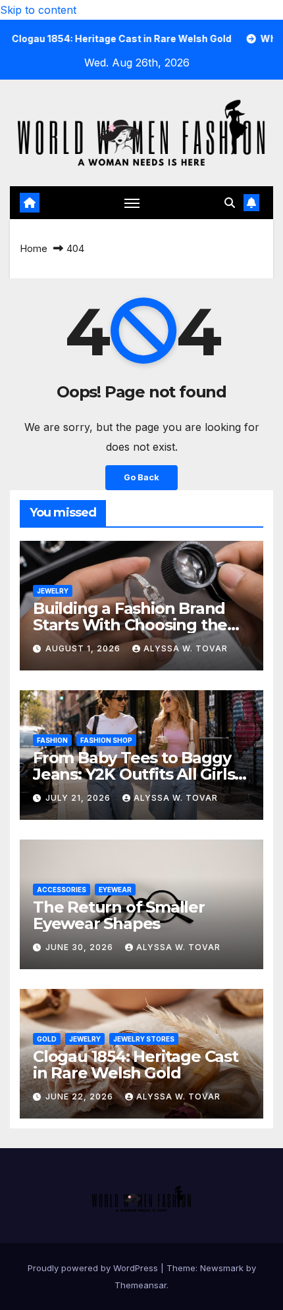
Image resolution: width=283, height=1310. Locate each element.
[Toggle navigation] (132, 202)
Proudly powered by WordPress (94, 1268)
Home (33, 248)
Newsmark (222, 1268)
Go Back (141, 477)
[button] (229, 202)
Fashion (52, 740)
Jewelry (52, 591)
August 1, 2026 (84, 648)
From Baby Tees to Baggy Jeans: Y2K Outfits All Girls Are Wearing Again (133, 774)
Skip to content (38, 9)
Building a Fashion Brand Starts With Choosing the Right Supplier (130, 625)
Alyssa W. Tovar (185, 648)
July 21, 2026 (79, 798)
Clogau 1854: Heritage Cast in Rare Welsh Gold (135, 1064)
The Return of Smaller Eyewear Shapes (119, 915)
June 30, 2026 (80, 947)
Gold (47, 1039)
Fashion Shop (106, 740)
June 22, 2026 (80, 1096)
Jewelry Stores (143, 1039)
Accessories (61, 890)
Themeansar (141, 1285)
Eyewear (115, 890)
